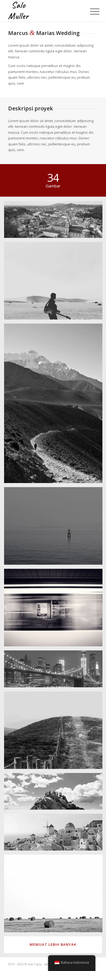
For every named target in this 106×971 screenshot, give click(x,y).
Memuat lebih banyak (53, 944)
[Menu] (90, 11)
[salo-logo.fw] (44, 11)
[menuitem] (90, 11)
